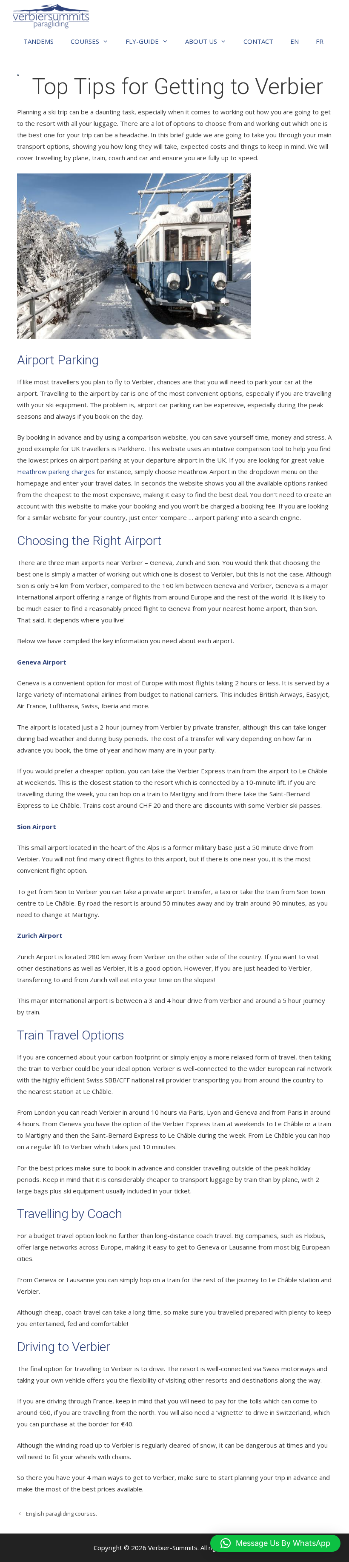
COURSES (85, 41)
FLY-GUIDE (142, 41)
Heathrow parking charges (56, 471)
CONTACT (258, 41)
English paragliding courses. (61, 1513)
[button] (275, 1543)
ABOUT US (201, 41)
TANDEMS (38, 41)
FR (319, 41)
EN (294, 41)
